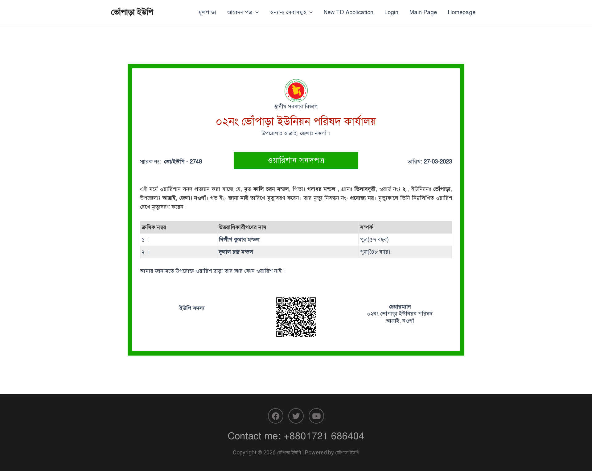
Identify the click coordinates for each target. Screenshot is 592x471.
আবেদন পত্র (239, 12)
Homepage (461, 12)
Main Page (423, 12)
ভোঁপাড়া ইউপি (132, 12)
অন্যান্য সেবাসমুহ (288, 12)
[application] (255, 12)
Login (391, 12)
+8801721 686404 (323, 436)
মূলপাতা (207, 12)
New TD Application (348, 12)
